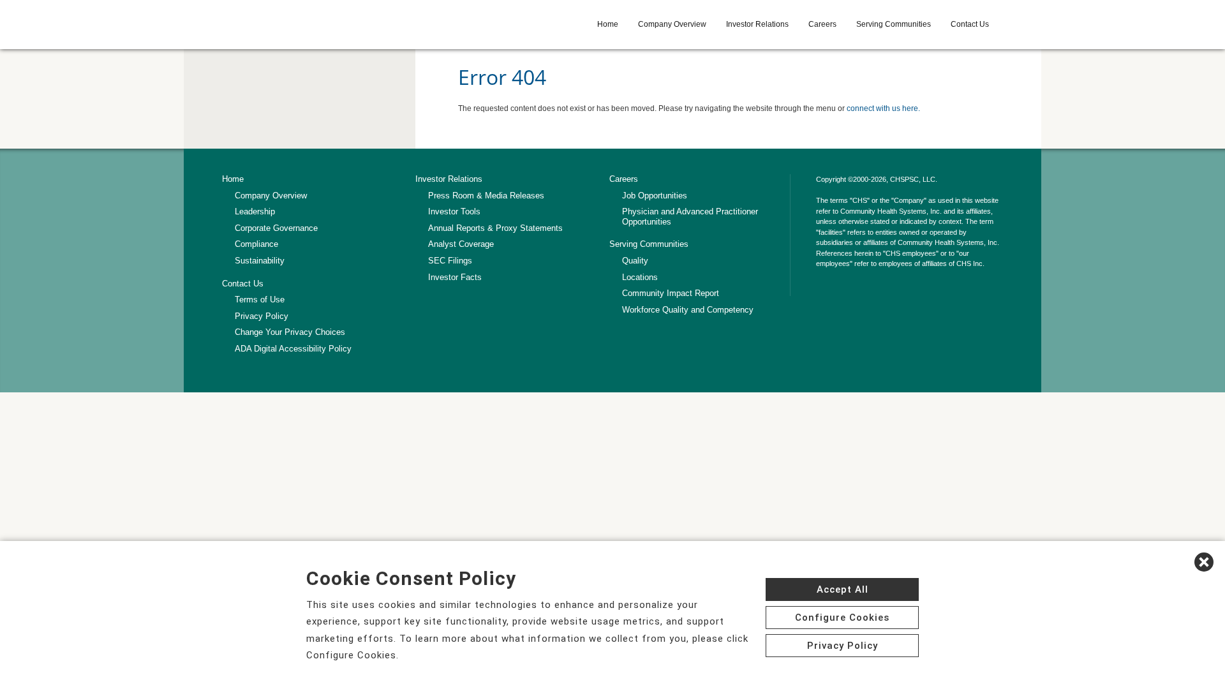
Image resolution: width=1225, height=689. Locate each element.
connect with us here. (883, 108)
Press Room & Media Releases (486, 195)
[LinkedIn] (823, 289)
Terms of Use (260, 299)
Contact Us (970, 24)
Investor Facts (455, 277)
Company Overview (672, 24)
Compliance (256, 244)
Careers (822, 24)
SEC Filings (450, 260)
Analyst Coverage (461, 244)
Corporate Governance (276, 228)
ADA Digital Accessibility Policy (293, 348)
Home (607, 24)
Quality (635, 260)
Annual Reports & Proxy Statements (495, 228)
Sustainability (260, 260)
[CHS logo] (313, 24)
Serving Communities (893, 24)
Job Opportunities (654, 195)
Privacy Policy (261, 316)
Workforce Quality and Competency (688, 310)
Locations (640, 277)
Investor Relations (757, 24)
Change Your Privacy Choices (290, 332)
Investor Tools (454, 211)
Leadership (255, 211)
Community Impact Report (670, 293)
